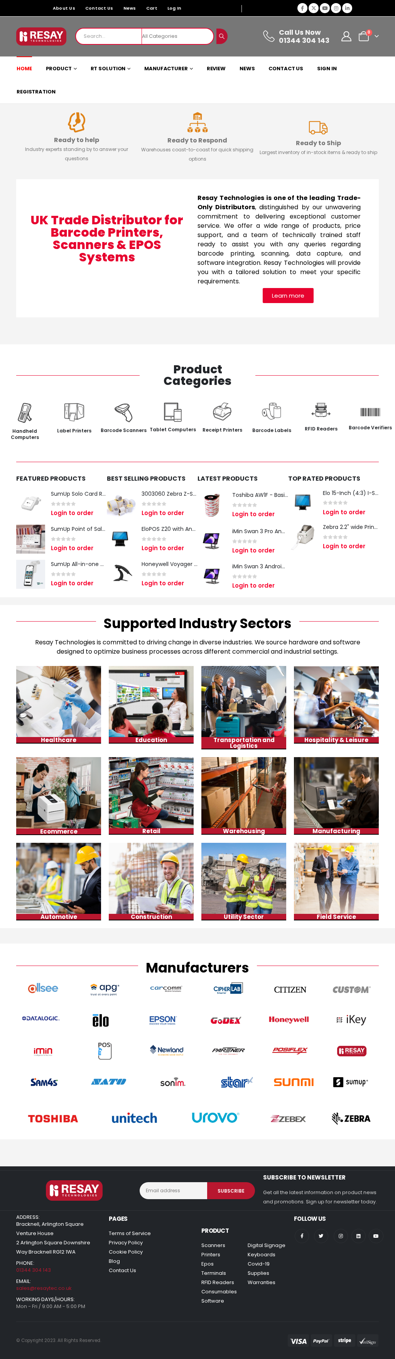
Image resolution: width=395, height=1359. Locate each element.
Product (59, 68)
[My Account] (347, 36)
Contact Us (99, 8)
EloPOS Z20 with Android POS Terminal (192, 529)
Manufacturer (166, 68)
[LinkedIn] (347, 8)
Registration (36, 91)
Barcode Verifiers (370, 427)
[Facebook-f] (302, 1236)
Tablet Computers (173, 429)
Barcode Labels (271, 430)
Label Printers (74, 430)
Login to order (72, 513)
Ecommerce (59, 831)
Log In (174, 8)
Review (216, 68)
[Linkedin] (358, 1236)
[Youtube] (325, 8)
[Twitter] (321, 1236)
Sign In (326, 68)
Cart (151, 8)
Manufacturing (336, 831)
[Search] (222, 36)
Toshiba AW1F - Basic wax (266, 495)
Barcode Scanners (124, 430)
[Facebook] (302, 8)
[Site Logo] (41, 36)
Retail (151, 831)
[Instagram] (336, 8)
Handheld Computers (25, 434)
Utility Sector (244, 917)
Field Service (336, 917)
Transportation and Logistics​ (244, 743)
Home (24, 68)
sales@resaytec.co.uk (44, 1288)
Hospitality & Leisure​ (336, 740)
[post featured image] (30, 504)
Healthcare (58, 740)
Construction (151, 917)
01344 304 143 (33, 1270)
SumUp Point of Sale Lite (83, 529)
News (129, 8)
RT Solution (108, 68)
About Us (64, 8)
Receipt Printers (222, 430)
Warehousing (244, 831)
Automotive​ (59, 917)
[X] (314, 8)
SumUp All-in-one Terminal (87, 564)
